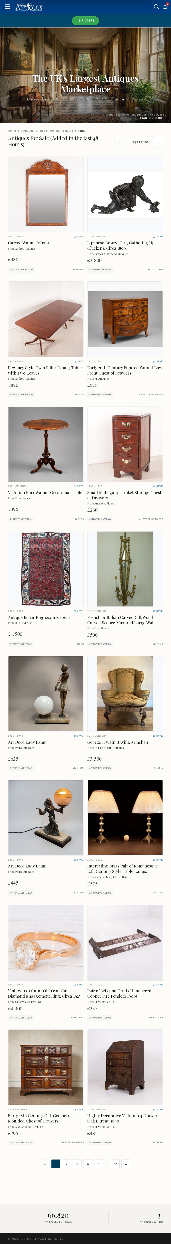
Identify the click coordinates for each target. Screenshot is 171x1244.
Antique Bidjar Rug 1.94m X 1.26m (39, 617)
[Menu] (7, 7)
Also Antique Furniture (29, 1126)
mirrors (78, 270)
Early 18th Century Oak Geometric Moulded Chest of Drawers (40, 1118)
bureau (158, 1142)
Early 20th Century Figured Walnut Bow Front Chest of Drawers (124, 370)
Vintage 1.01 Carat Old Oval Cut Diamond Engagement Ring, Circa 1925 (44, 993)
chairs (158, 768)
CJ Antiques (101, 628)
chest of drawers (151, 394)
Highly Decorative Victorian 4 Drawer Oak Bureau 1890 (122, 1118)
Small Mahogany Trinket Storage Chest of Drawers (124, 495)
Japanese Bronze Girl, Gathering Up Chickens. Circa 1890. (121, 245)
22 (115, 1164)
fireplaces (156, 1017)
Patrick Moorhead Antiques (111, 254)
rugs (80, 644)
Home (12, 130)
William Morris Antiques (109, 748)
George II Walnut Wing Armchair (118, 742)
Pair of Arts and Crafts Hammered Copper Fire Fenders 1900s (119, 993)
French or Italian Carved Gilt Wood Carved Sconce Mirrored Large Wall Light (121, 622)
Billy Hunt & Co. (104, 1002)
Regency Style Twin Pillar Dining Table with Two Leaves (45, 370)
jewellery (77, 1017)
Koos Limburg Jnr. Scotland (111, 877)
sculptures (155, 270)
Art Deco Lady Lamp (27, 742)
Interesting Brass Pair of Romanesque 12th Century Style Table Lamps (122, 868)
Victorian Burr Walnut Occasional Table (45, 492)
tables (79, 394)
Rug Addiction (24, 623)
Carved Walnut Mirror (28, 242)
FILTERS (88, 20)
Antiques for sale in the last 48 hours (47, 130)
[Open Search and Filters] (156, 7)
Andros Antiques (25, 248)
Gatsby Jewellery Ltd (28, 1002)
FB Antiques (101, 378)
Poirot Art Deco (25, 748)
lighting (157, 644)
